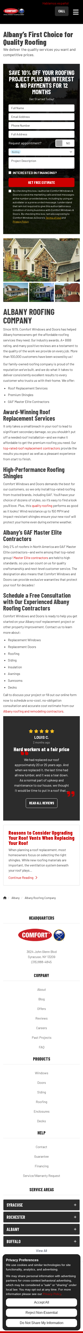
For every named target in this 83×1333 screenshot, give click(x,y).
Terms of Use (53, 217)
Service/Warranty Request (41, 1176)
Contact (41, 1147)
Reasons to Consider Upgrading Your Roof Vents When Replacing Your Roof (41, 838)
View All (41, 1250)
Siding (41, 1092)
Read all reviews (41, 803)
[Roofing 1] (41, 292)
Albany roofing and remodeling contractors (33, 711)
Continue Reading (21, 877)
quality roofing (42, 505)
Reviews (41, 1018)
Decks (41, 1121)
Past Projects (42, 1037)
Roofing (41, 1102)
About (41, 989)
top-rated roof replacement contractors (31, 448)
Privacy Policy (21, 221)
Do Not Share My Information (41, 1323)
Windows (41, 1073)
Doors (41, 1082)
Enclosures (42, 1111)
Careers (41, 1028)
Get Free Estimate (41, 182)
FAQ (41, 1047)
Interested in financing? (35, 173)
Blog (41, 999)
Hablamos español (55, 3)
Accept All (41, 1302)
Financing (42, 1166)
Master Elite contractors (30, 558)
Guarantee (41, 1156)
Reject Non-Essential (42, 1312)
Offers (41, 1009)
